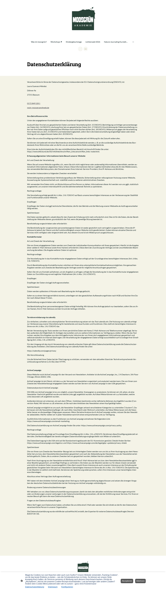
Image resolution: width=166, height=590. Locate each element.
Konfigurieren (67, 587)
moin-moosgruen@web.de (38, 107)
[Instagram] (80, 49)
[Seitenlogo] (83, 19)
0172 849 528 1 (33, 103)
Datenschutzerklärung (34, 587)
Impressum (52, 587)
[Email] (85, 49)
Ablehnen (140, 581)
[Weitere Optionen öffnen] (133, 42)
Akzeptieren (127, 581)
